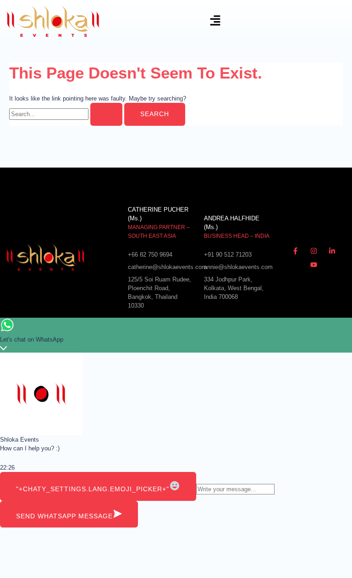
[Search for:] (66, 114)
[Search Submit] (106, 114)
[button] (167, 21)
